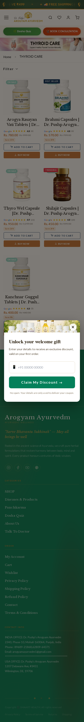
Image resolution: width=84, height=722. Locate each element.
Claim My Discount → (42, 382)
